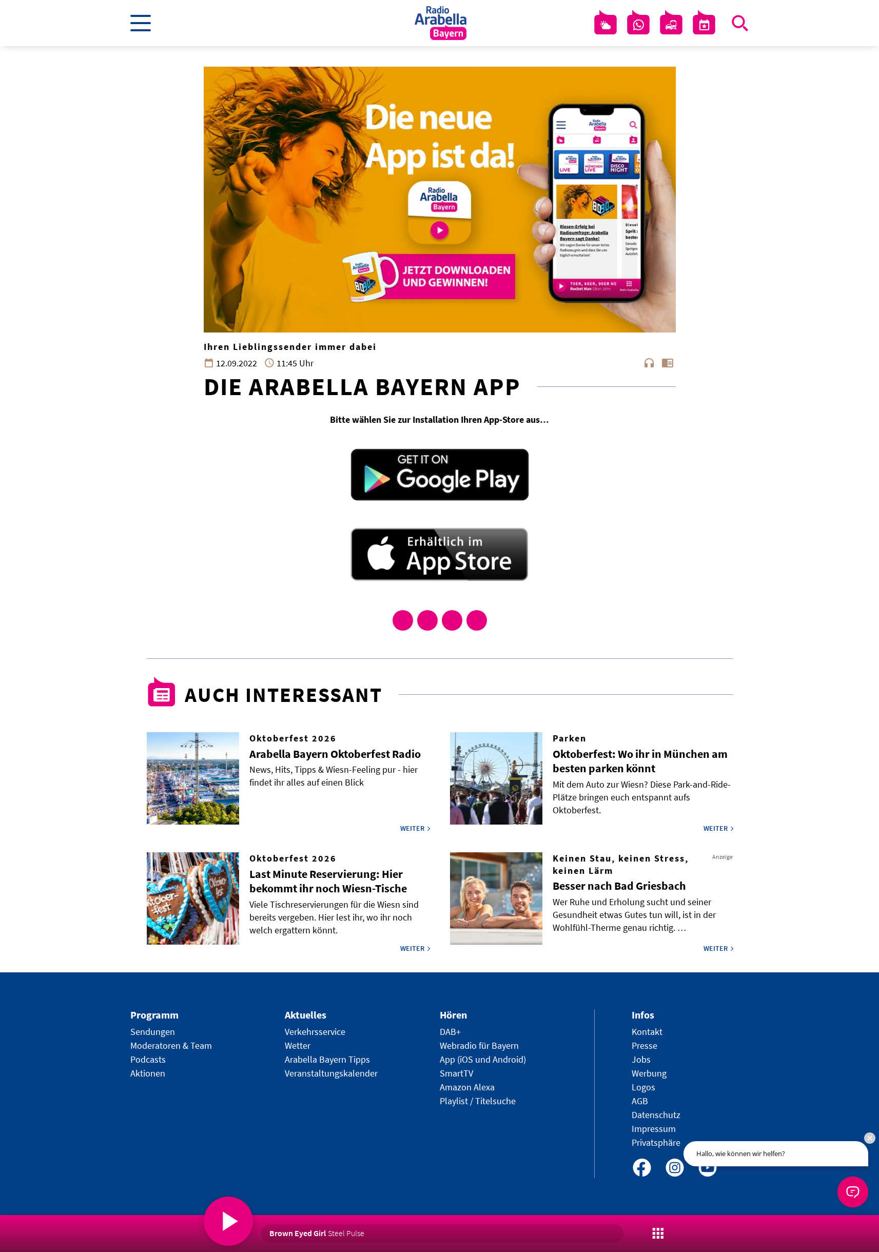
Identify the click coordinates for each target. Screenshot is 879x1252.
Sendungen (152, 1032)
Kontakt (647, 1032)
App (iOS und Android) (483, 1059)
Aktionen (147, 1073)
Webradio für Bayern (479, 1045)
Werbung (649, 1073)
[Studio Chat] (638, 25)
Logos (643, 1087)
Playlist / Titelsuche (478, 1101)
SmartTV (456, 1073)
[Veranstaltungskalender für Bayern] (704, 25)
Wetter (297, 1045)
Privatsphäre (656, 1142)
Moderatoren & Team (171, 1045)
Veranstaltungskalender (331, 1073)
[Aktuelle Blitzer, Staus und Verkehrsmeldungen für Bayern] (671, 25)
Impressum (654, 1128)
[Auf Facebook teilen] (403, 620)
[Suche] (740, 23)
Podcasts (148, 1059)
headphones (649, 363)
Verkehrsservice (315, 1032)
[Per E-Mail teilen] (476, 620)
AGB (640, 1101)
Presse (644, 1045)
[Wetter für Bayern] (605, 25)
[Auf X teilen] (427, 620)
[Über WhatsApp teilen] (452, 620)
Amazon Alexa (467, 1087)
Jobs (641, 1059)
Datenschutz (656, 1115)
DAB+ (450, 1032)
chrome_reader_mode (667, 363)
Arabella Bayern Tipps (327, 1059)
